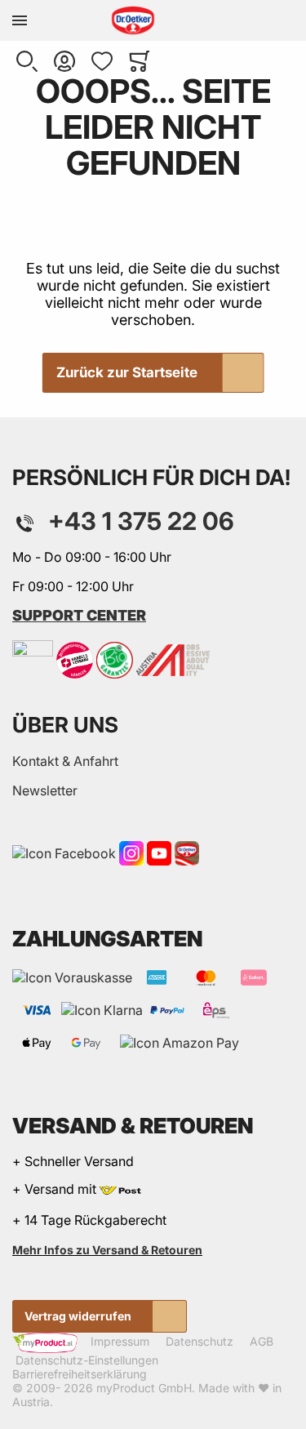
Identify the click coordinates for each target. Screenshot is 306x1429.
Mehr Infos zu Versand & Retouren (107, 1250)
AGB (261, 1342)
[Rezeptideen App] (187, 852)
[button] (27, 61)
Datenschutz (199, 1342)
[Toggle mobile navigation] (19, 20)
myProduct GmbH (144, 1388)
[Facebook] (64, 852)
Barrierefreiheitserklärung (79, 1374)
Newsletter (45, 790)
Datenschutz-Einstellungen (87, 1360)
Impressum (120, 1342)
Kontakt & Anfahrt (65, 761)
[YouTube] (159, 852)
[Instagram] (131, 852)
